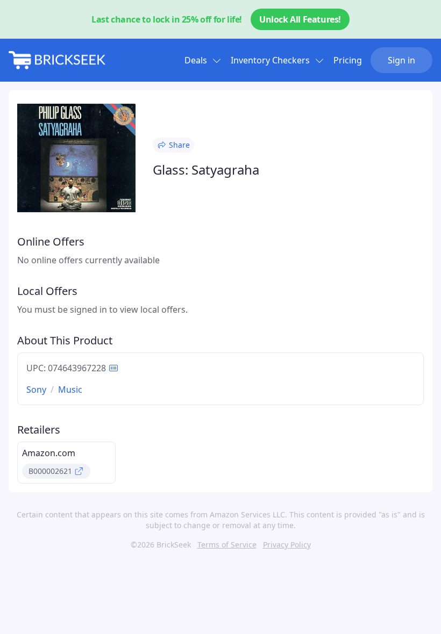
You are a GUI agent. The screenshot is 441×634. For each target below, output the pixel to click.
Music (70, 389)
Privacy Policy (287, 544)
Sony (36, 389)
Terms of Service (227, 544)
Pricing (347, 60)
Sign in (401, 60)
